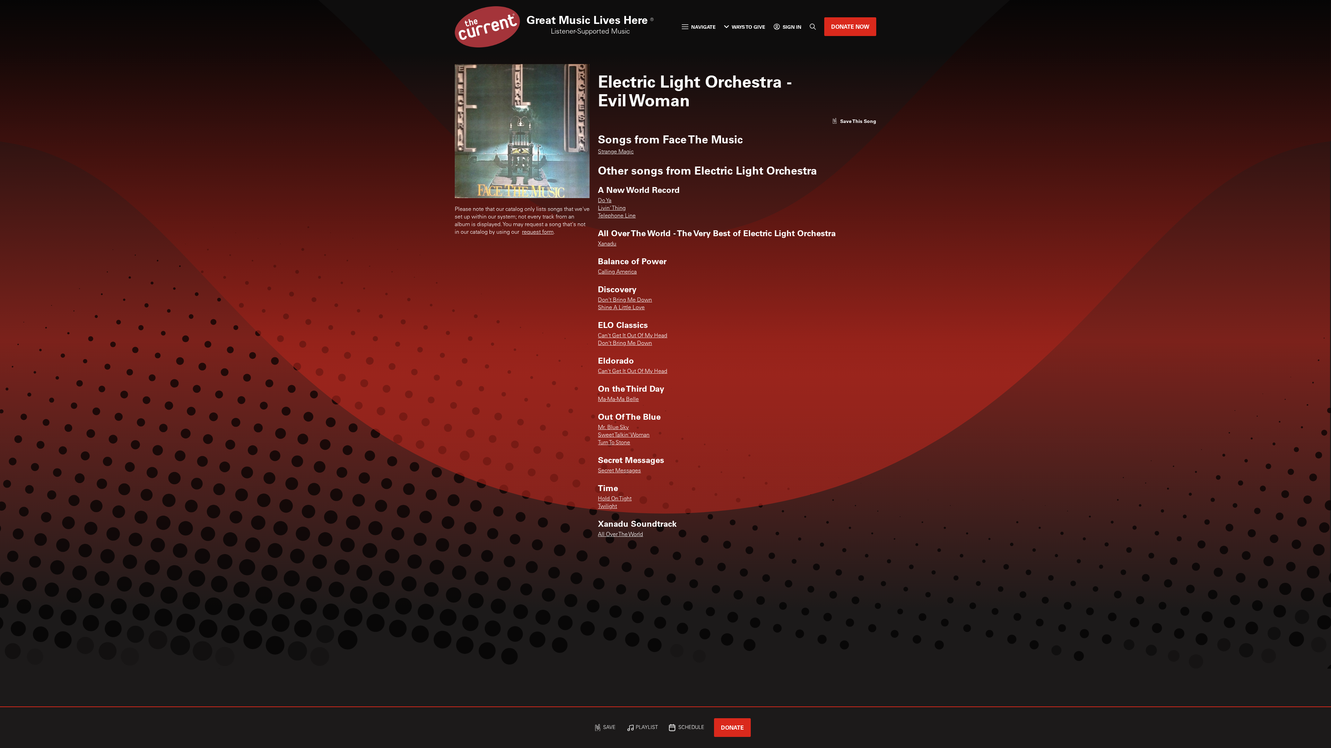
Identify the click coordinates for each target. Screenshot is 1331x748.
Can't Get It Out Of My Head (632, 336)
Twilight (607, 506)
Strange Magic (616, 152)
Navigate (703, 27)
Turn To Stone (614, 443)
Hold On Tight (615, 499)
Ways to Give (748, 27)
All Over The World (620, 534)
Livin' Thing (612, 208)
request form (538, 232)
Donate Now (850, 26)
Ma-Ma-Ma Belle (618, 399)
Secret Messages (619, 471)
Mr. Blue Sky (613, 427)
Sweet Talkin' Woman (624, 435)
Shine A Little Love (621, 308)
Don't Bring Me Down (625, 300)
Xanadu (607, 244)
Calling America (617, 272)
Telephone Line (617, 216)
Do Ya (604, 201)
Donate (732, 727)
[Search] (813, 26)
